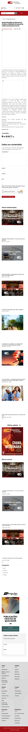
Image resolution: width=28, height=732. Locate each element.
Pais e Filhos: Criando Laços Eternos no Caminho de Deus (13, 415)
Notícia (13, 19)
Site (3, 179)
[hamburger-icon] (21, 13)
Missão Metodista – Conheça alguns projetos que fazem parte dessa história (13, 275)
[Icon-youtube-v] (19, 8)
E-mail (4, 173)
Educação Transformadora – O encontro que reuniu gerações (13, 239)
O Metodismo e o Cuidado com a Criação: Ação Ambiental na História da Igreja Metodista (12, 344)
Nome (4, 168)
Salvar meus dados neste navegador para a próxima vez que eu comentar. (13, 186)
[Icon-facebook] (15, 8)
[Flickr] (23, 8)
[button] (2, 137)
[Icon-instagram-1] (21, 8)
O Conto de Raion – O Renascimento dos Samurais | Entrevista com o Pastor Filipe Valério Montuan (13, 380)
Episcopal (9, 19)
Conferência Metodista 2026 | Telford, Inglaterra (12, 309)
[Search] (16, 13)
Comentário (5, 151)
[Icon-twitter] (17, 8)
